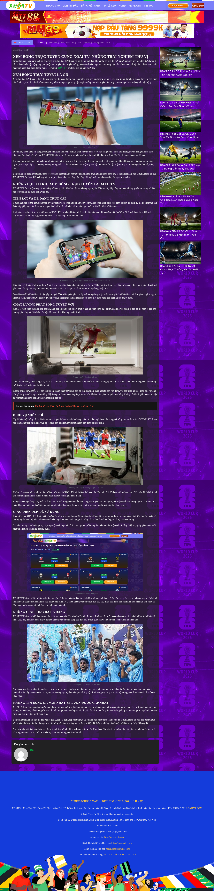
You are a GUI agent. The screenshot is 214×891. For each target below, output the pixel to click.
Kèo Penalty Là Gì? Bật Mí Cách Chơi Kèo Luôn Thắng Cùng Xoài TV (179, 200)
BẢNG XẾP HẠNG (91, 5)
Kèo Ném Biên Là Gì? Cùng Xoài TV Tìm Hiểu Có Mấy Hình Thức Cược (178, 234)
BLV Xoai (119, 854)
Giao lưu (198, 5)
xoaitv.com (121, 884)
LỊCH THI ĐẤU (70, 5)
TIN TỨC (148, 5)
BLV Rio (108, 854)
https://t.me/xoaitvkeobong (118, 849)
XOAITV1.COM (194, 808)
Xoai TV (109, 884)
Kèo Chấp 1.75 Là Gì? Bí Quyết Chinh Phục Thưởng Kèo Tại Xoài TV (179, 269)
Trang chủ (53, 5)
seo (32, 749)
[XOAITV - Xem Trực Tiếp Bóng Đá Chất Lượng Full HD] (20, 5)
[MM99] (107, 31)
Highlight (135, 5)
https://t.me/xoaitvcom (114, 837)
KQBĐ (122, 5)
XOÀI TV (62, 68)
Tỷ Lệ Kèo (110, 5)
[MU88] (107, 17)
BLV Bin (132, 854)
